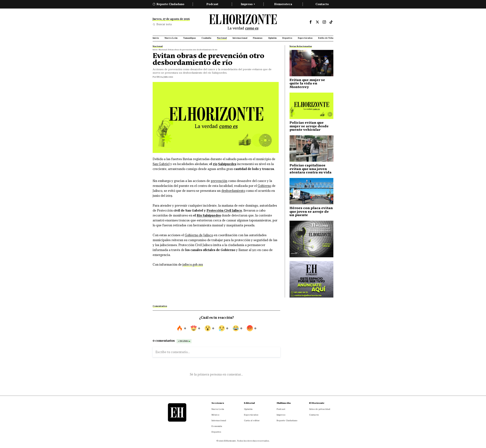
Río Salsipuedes (209, 215)
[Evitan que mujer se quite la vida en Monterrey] (311, 63)
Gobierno (264, 186)
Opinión (248, 409)
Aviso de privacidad (319, 409)
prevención (219, 181)
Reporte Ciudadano (169, 4)
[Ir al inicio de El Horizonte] (243, 22)
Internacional (218, 420)
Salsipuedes (227, 164)
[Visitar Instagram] (324, 22)
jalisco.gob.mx (192, 265)
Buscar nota (164, 24)
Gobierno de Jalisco (199, 235)
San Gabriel (161, 164)
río (215, 164)
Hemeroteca (283, 4)
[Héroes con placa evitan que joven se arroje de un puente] (311, 191)
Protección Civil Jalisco (224, 211)
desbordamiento (233, 191)
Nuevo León (217, 409)
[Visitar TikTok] (331, 22)
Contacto (322, 4)
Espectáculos (251, 414)
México (215, 414)
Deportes (216, 432)
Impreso (248, 4)
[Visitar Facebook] (310, 22)
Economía (216, 426)
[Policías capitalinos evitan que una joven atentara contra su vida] (311, 148)
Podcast (212, 4)
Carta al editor (252, 420)
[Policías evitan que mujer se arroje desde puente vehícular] (311, 106)
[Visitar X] (317, 22)
